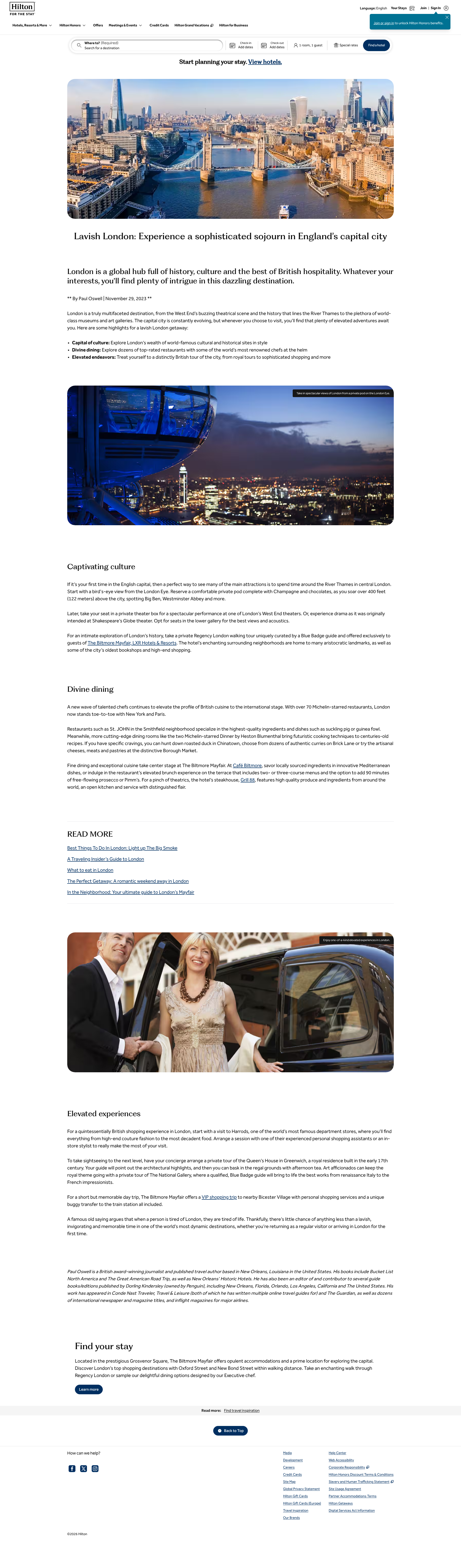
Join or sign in (384, 23)
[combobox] (147, 45)
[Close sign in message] (447, 17)
